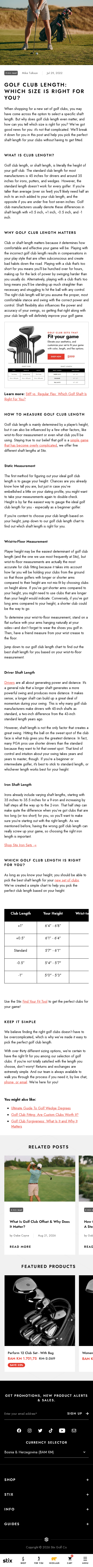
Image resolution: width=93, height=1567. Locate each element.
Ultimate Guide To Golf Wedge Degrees (41, 1108)
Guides (12, 1523)
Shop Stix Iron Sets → (20, 845)
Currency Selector (46, 1442)
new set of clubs (67, 880)
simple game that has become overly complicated (46, 443)
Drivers (9, 682)
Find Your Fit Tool (34, 1001)
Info (9, 1509)
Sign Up (74, 1413)
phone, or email (15, 1082)
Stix (8, 1494)
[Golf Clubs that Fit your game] (46, 355)
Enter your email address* (18, 1423)
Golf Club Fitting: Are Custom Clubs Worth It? (45, 1114)
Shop (10, 1479)
